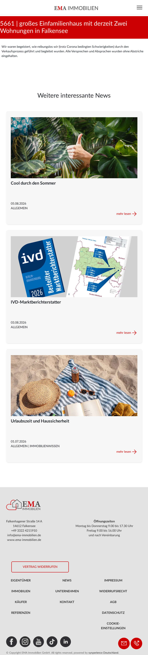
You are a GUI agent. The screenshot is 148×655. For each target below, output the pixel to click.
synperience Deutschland (103, 653)
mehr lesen (123, 213)
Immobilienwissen (45, 446)
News (66, 580)
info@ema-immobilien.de (24, 535)
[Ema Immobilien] (76, 8)
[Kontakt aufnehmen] (124, 643)
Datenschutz (113, 612)
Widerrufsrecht (113, 591)
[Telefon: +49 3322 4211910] (136, 643)
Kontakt (67, 602)
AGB (113, 602)
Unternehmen (67, 591)
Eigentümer (21, 580)
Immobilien (20, 591)
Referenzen (20, 612)
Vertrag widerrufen (40, 566)
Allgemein (19, 208)
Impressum (113, 580)
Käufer (21, 602)
